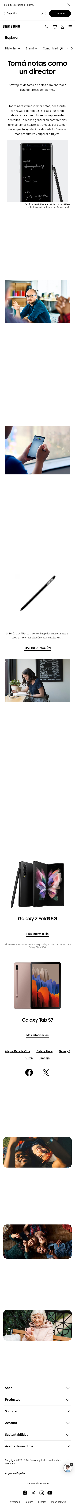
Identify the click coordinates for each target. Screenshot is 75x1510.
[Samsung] (10, 26)
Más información (37, 934)
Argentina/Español (15, 1473)
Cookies (29, 1502)
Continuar (60, 13)
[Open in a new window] (29, 1072)
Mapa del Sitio (58, 1502)
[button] (37, 1388)
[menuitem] (12, 48)
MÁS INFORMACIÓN (37, 648)
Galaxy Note (44, 1051)
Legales (42, 1502)
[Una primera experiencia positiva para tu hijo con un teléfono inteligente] (37, 1241)
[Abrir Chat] (67, 1468)
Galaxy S (64, 1051)
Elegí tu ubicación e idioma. (19, 4)
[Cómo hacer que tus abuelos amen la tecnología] (37, 1325)
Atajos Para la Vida (17, 1051)
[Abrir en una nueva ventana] (25, 1492)
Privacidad (14, 1502)
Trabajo (44, 1058)
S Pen (29, 1058)
